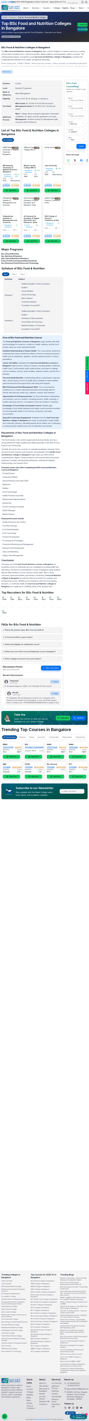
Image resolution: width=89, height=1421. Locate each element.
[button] (83, 2)
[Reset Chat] (83, 8)
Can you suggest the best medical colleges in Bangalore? (63, 41)
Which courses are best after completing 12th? (60, 46)
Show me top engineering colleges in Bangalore (60, 51)
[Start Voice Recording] (45, 1417)
